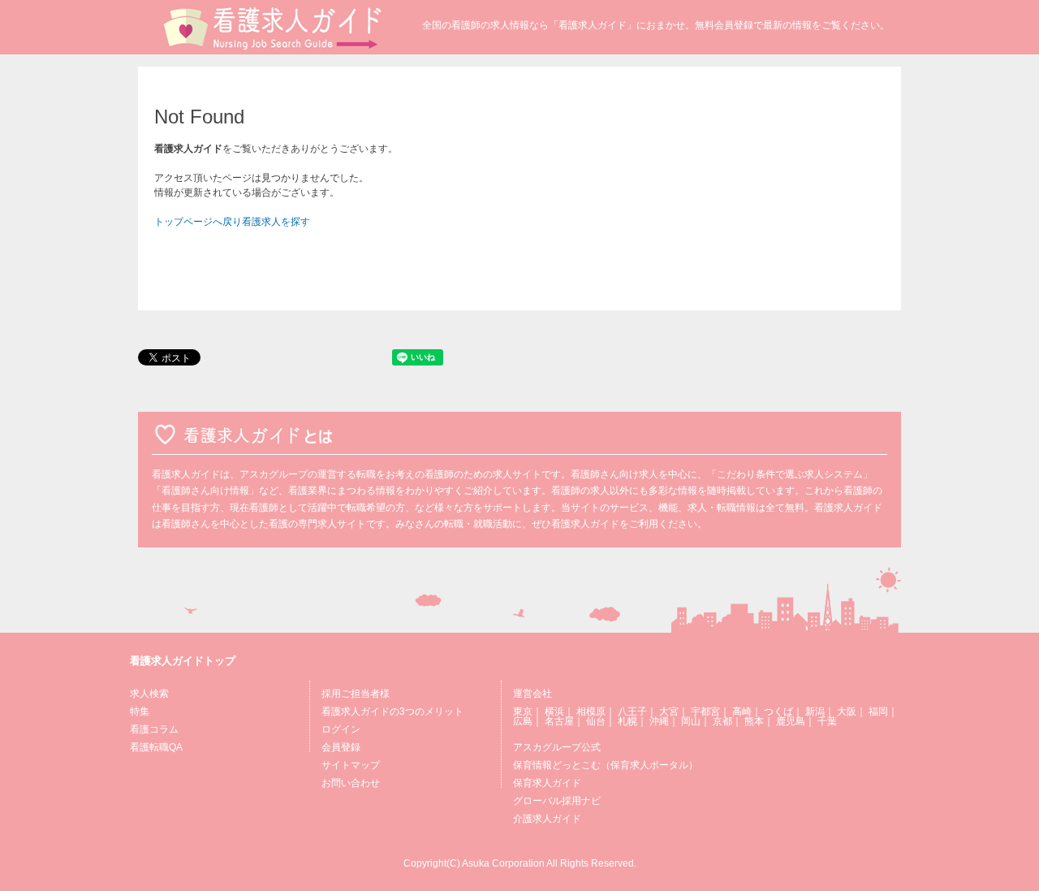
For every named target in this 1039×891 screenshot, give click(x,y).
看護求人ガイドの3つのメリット (392, 711)
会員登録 (340, 747)
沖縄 (659, 721)
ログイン (340, 729)
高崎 (742, 711)
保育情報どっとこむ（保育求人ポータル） (605, 765)
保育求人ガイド (547, 783)
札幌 (627, 721)
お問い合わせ (350, 783)
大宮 (669, 711)
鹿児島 (790, 721)
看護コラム (154, 729)
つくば (778, 711)
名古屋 (559, 721)
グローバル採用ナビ (557, 801)
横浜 (554, 711)
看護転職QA (156, 747)
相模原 (591, 711)
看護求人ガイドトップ (182, 661)
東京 (522, 711)
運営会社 (532, 693)
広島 (522, 721)
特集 (139, 711)
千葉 (827, 721)
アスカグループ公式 (557, 747)
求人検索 (149, 693)
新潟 (815, 711)
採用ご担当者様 (355, 693)
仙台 (596, 721)
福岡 (878, 711)
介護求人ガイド (547, 818)
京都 (722, 721)
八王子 (632, 711)
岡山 (691, 721)
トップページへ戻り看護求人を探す (232, 221)
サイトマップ (350, 765)
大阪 (846, 711)
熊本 (754, 721)
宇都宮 (705, 711)
